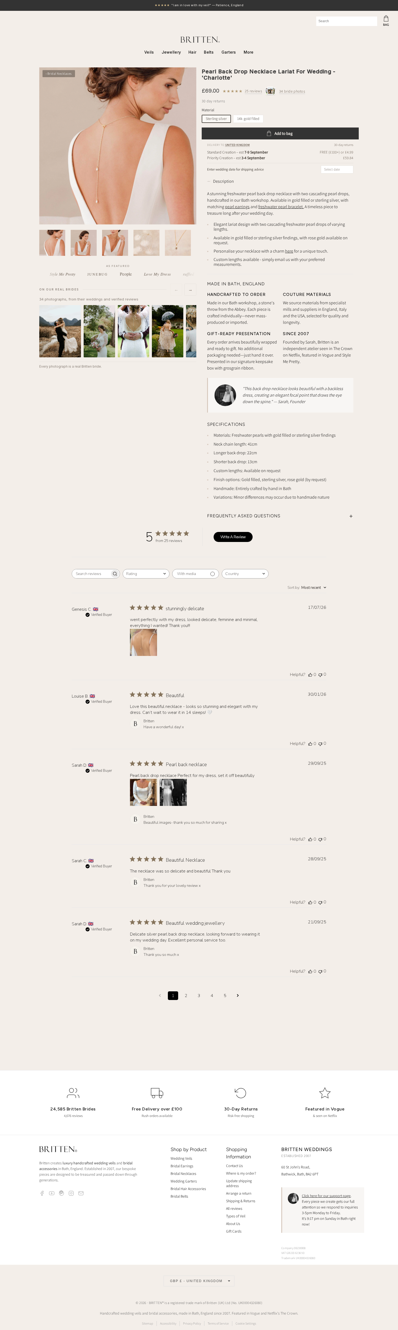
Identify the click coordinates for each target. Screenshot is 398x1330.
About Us (233, 1223)
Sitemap (147, 1323)
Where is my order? (241, 1173)
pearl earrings (237, 207)
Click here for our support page (326, 1195)
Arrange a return (238, 1193)
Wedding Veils (181, 1158)
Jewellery (171, 52)
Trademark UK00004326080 (298, 1258)
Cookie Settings (246, 1323)
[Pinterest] (61, 1193)
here (289, 251)
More (249, 52)
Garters (228, 52)
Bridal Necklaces (183, 1173)
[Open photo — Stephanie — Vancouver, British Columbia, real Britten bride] (60, 331)
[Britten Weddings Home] (58, 1150)
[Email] (81, 1193)
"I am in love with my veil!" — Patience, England (199, 5)
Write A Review (233, 537)
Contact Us (234, 1165)
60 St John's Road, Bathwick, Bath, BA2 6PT (299, 1170)
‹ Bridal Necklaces (59, 73)
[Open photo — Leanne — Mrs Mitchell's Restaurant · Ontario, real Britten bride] (99, 331)
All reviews (234, 1208)
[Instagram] (71, 1193)
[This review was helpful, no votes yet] (310, 674)
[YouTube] (51, 1193)
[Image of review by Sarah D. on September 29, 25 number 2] (173, 792)
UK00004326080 (249, 1302)
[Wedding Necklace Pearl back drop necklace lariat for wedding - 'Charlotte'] (117, 145)
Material (208, 109)
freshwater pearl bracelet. (281, 207)
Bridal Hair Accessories (188, 1188)
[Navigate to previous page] (160, 995)
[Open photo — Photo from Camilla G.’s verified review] (167, 331)
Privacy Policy (192, 1323)
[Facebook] (42, 1193)
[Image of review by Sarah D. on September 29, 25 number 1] (143, 792)
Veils (149, 52)
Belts (209, 52)
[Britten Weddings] (199, 39)
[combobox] (346, 21)
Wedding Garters (184, 1181)
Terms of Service (218, 1323)
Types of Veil (235, 1216)
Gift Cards (234, 1231)
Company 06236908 (293, 1248)
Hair (192, 52)
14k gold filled (248, 118)
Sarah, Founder (291, 401)
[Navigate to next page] (238, 995)
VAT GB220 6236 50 (292, 1253)
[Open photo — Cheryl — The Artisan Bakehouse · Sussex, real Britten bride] (133, 331)
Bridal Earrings (182, 1166)
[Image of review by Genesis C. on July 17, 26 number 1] (143, 642)
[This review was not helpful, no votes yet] (320, 674)
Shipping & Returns (240, 1200)
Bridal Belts (179, 1196)
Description (223, 181)
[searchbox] (91, 573)
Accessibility (168, 1323)
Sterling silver (216, 118)
